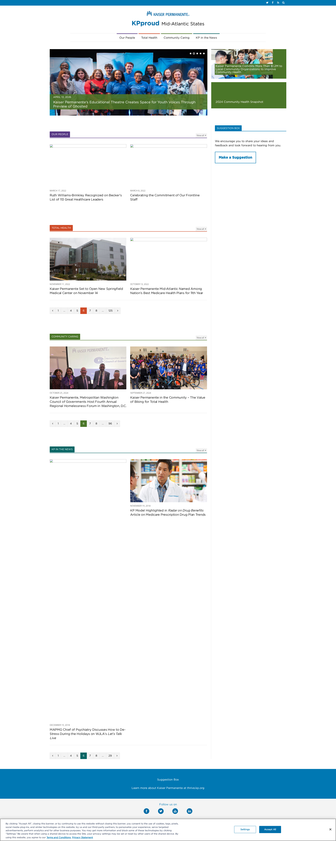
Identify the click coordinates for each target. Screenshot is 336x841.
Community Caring (177, 37)
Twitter (161, 811)
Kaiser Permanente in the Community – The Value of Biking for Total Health (167, 399)
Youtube (175, 811)
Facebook (146, 811)
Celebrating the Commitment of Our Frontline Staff (165, 197)
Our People (127, 37)
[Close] (330, 829)
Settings (245, 829)
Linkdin (189, 811)
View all (201, 135)
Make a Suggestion (235, 157)
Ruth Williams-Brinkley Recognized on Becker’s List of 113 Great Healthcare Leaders (86, 197)
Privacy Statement (82, 837)
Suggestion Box (168, 779)
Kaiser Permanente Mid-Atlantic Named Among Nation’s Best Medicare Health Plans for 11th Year (166, 291)
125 (110, 310)
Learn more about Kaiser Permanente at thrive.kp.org (168, 788)
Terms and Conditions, (59, 837)
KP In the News (62, 449)
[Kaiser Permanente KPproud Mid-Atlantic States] (168, 19)
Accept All (270, 829)
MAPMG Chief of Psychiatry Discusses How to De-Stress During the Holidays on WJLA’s (87, 734)
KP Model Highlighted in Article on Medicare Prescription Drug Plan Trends (168, 512)
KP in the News (206, 37)
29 (110, 755)
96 (110, 423)
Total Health (149, 37)
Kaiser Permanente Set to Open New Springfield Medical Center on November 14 (86, 291)
